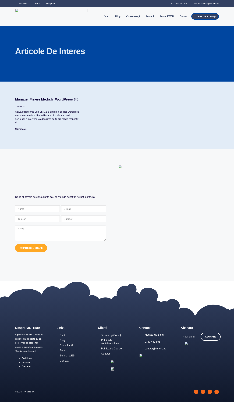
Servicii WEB (167, 16)
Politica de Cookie (111, 348)
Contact (184, 16)
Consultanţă (133, 16)
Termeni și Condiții (111, 335)
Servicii (149, 16)
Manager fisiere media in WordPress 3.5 (46, 99)
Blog (118, 16)
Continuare (20, 129)
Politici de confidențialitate (110, 342)
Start (107, 16)
